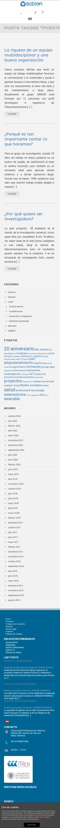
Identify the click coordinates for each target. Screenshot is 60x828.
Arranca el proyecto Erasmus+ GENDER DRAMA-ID (28, 707)
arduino (44, 349)
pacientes (29, 377)
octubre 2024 (14, 416)
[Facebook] (20, 11)
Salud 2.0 (10, 650)
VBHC (42, 395)
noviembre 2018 (15, 484)
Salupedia (10, 645)
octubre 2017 (14, 527)
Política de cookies (14, 634)
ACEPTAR (32, 825)
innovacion (33, 370)
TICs (28, 395)
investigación (12, 374)
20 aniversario (19, 349)
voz (47, 395)
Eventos (12, 292)
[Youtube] (34, 11)
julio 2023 (12, 421)
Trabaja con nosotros (15, 624)
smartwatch (23, 390)
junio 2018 (13, 498)
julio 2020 (12, 455)
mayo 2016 (13, 580)
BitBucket (12, 354)
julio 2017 (12, 532)
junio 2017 (13, 537)
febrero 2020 (14, 464)
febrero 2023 (14, 426)
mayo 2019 (13, 474)
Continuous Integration (37, 354)
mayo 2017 (13, 542)
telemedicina (15, 394)
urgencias (35, 395)
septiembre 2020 (16, 450)
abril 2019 (12, 479)
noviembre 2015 (15, 590)
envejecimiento (18, 367)
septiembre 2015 (16, 595)
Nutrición (12, 326)
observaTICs (12, 642)
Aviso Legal (11, 629)
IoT (32, 374)
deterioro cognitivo (32, 356)
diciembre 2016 (15, 551)
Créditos (9, 631)
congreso (22, 353)
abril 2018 (12, 508)
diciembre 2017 (15, 522)
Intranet (9, 626)
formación (33, 367)
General (11, 297)
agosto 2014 (14, 600)
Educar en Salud (13, 652)
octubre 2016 (14, 561)
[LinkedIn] (41, 11)
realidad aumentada (43, 381)
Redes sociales (30, 385)
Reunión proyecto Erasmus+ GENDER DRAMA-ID (27, 690)
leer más (12, 114)
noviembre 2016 (15, 556)
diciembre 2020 (15, 445)
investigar (25, 374)
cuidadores (17, 356)
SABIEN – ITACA (18, 750)
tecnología (37, 390)
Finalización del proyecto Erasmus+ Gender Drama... (29, 667)
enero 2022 (13, 435)
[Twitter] (27, 11)
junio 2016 (13, 576)
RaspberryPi (27, 382)
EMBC (32, 359)
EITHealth (24, 359)
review (45, 385)
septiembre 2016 (16, 566)
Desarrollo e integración (20, 316)
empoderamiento (18, 363)
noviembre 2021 (15, 440)
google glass (48, 367)
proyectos (13, 381)
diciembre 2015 (15, 585)
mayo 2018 (13, 503)
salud (9, 389)
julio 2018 (12, 493)
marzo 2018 (13, 513)
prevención (38, 377)
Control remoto (16, 306)
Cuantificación (16, 311)
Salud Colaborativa (15, 647)
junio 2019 (13, 469)
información (19, 370)
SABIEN (11, 330)
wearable (12, 399)
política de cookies (42, 817)
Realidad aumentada (19, 321)
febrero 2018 (14, 518)
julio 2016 (12, 571)
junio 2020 (13, 459)
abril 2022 (12, 430)
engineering (39, 363)
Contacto (10, 621)
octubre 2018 (14, 488)
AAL (37, 349)
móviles (19, 377)
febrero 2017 (14, 547)
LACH (11, 302)
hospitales (8, 371)
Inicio (8, 619)
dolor (18, 359)
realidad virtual (12, 385)
